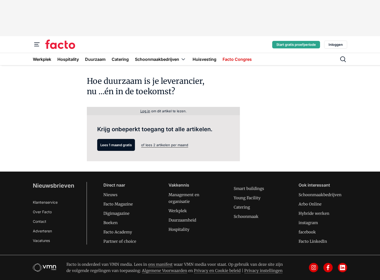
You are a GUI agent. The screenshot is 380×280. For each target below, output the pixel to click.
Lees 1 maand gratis (116, 145)
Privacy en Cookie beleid (217, 270)
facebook (307, 232)
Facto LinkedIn (313, 241)
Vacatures (41, 240)
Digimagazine (116, 213)
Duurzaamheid (182, 220)
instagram (308, 222)
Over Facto (42, 212)
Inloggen (336, 44)
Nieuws (110, 194)
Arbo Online (310, 204)
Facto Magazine (118, 204)
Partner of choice (119, 241)
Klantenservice (45, 202)
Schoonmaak (246, 216)
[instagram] (313, 267)
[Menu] (37, 44)
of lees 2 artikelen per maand (164, 145)
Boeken (110, 222)
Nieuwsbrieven (53, 185)
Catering (242, 207)
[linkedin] (342, 267)
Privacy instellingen (263, 270)
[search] (343, 59)
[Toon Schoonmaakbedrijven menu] (183, 59)
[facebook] (328, 267)
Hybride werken (314, 213)
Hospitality (179, 229)
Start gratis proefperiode (296, 44)
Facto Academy (117, 232)
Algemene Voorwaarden (164, 270)
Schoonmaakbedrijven (320, 194)
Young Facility (247, 197)
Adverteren (42, 231)
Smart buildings (249, 188)
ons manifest (160, 264)
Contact (39, 221)
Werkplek (178, 210)
